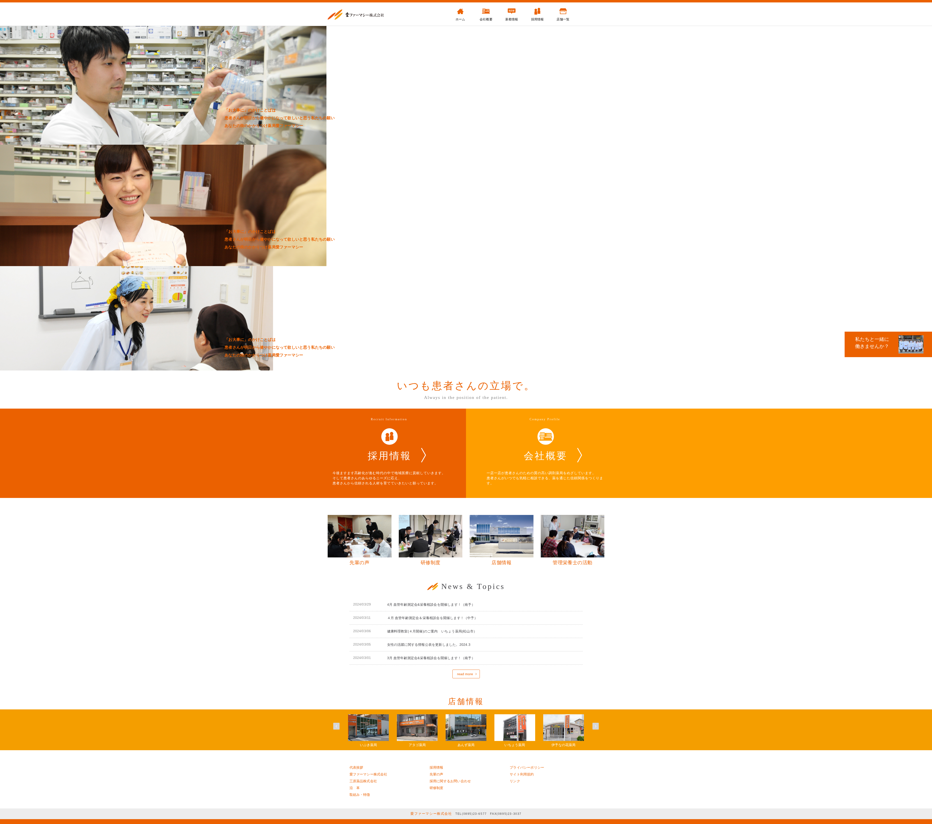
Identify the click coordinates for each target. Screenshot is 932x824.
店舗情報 (466, 701)
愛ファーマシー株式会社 (368, 774)
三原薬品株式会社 (363, 781)
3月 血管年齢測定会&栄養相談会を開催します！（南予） (431, 658)
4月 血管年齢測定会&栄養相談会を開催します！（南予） (431, 604)
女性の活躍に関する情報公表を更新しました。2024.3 (428, 645)
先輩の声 (436, 774)
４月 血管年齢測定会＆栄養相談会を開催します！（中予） (432, 618)
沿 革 (355, 788)
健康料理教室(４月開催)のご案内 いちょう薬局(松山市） (432, 631)
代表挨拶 (356, 767)
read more (465, 674)
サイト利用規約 (522, 774)
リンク (515, 781)
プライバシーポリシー (527, 767)
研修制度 (436, 788)
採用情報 (436, 767)
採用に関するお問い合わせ (450, 781)
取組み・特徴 (360, 795)
